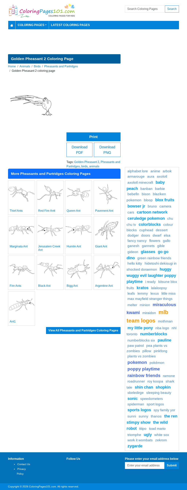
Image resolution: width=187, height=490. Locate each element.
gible (161, 246)
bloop (148, 200)
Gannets (148, 246)
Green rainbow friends (154, 258)
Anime (155, 171)
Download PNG (107, 150)
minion (145, 305)
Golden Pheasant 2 (86, 162)
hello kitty (134, 263)
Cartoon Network (152, 212)
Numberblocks (153, 334)
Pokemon (137, 362)
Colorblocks (150, 224)
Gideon (132, 252)
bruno (152, 206)
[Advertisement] (93, 42)
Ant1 (13, 321)
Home (12, 66)
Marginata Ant (19, 246)
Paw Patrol (135, 346)
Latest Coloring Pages (70, 25)
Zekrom (161, 440)
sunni (131, 416)
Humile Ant (74, 246)
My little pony (140, 328)
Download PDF (79, 150)
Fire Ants (15, 285)
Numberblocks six (141, 340)
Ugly (148, 434)
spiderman (135, 404)
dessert (161, 230)
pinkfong (160, 351)
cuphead (146, 230)
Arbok (167, 171)
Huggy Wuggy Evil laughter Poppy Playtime (151, 275)
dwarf (157, 235)
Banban (146, 189)
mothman (165, 321)
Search (172, 8)
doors (145, 235)
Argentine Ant (104, 285)
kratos (142, 287)
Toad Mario (157, 428)
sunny (143, 416)
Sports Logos (139, 410)
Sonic (132, 398)
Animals (25, 66)
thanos (156, 416)
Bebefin (133, 194)
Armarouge (136, 176)
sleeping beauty (158, 393)
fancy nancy (137, 241)
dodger (133, 235)
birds (84, 166)
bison (146, 194)
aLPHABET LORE (137, 171)
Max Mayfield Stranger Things (150, 299)
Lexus (154, 293)
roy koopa (155, 381)
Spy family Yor (164, 410)
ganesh (133, 246)
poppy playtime (143, 368)
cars (130, 212)
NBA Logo (162, 328)
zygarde (134, 446)
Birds (37, 66)
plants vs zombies (141, 356)
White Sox (161, 435)
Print (93, 137)
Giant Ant (101, 246)
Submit (172, 465)
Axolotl (162, 176)
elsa (167, 235)
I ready (150, 282)
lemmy (143, 293)
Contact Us (23, 464)
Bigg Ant (72, 285)
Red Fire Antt (46, 210)
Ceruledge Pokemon (146, 218)
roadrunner (136, 381)
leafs (131, 293)
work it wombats (140, 440)
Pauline (164, 340)
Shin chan (144, 387)
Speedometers (151, 399)
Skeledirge (135, 393)
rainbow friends (143, 375)
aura (150, 176)
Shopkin (163, 387)
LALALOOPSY (159, 288)
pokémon (157, 363)
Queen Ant (73, 210)
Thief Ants (16, 210)
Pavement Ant (104, 210)
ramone (169, 376)
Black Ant (44, 285)
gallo (166, 241)
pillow (146, 351)
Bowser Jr (136, 206)
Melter (132, 305)
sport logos (155, 404)
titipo (142, 428)
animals (94, 166)
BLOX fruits (164, 200)
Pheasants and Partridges (61, 66)
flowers (154, 241)
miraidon (149, 313)
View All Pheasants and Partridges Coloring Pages (83, 330)
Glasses (148, 251)
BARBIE (160, 189)
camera (165, 206)
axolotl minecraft (140, 182)
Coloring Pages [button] (31, 25)
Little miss (168, 293)
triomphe (134, 435)
